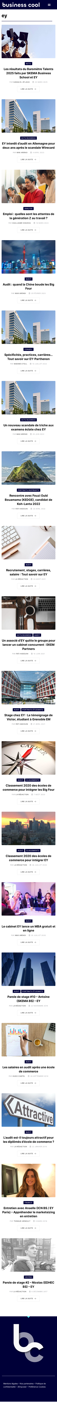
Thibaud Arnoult (22, 1221)
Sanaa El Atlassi (21, 82)
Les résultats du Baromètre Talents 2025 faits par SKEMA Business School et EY (28, 73)
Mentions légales (10, 1383)
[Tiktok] (31, 1395)
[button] (49, 5)
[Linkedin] (41, 1395)
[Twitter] (16, 1395)
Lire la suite (27, 89)
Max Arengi (22, 153)
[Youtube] (26, 1395)
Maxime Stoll (20, 364)
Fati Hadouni (22, 509)
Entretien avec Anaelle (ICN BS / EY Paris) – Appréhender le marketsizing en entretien (28, 1212)
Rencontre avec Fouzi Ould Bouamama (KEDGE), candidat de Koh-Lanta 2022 (28, 500)
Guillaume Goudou (21, 223)
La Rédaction (21, 579)
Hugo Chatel (19, 1076)
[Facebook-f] (21, 1395)
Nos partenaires (27, 1383)
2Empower (22, 1387)
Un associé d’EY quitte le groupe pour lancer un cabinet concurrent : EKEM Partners (28, 645)
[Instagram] (36, 1395)
